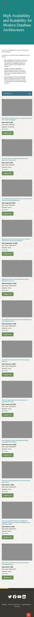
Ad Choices (17, 606)
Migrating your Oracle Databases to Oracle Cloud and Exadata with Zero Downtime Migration (16, 239)
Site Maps (4, 604)
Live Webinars (7, 93)
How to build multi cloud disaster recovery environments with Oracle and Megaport (17, 119)
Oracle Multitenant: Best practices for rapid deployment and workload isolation (17, 320)
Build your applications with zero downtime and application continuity (14, 400)
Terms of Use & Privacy (14, 604)
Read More (5, 129)
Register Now (8, 133)
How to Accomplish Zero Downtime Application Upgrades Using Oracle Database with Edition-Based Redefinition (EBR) (16, 522)
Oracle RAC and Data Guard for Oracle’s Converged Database (15, 360)
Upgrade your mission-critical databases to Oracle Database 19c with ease (15, 280)
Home (28, 615)
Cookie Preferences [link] (26, 604)
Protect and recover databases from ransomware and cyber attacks (16, 481)
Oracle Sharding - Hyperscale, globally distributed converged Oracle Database (15, 441)
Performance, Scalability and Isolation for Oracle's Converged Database (15, 563)
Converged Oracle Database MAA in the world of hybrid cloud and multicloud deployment (16, 199)
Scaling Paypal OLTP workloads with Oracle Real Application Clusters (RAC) (15, 159)
